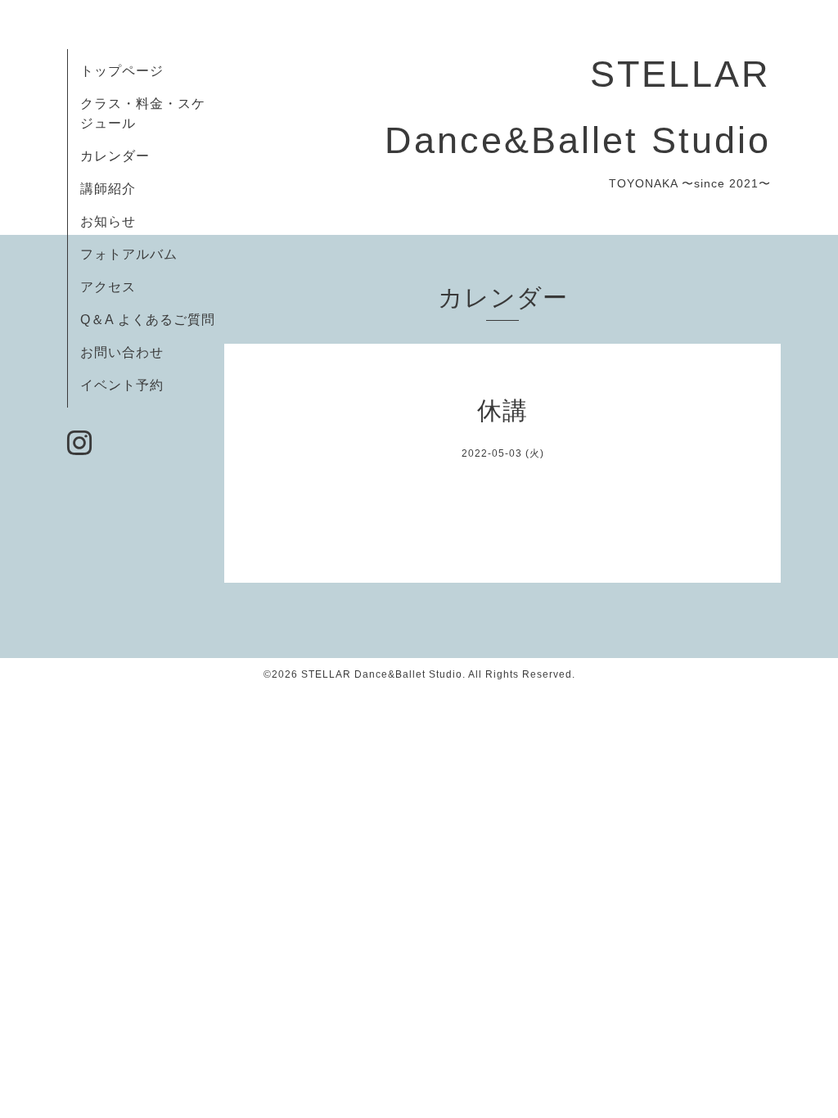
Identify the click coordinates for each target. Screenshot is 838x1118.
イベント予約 (122, 385)
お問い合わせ (122, 352)
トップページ (122, 71)
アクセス (108, 287)
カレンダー (115, 156)
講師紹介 (108, 189)
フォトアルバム (129, 254)
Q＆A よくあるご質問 (147, 320)
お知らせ (108, 221)
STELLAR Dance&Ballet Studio (381, 674)
